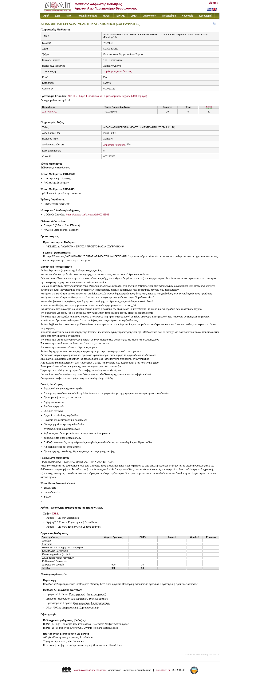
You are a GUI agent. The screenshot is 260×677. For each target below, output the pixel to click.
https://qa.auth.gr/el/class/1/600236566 (87, 214)
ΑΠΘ (68, 15)
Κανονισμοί (205, 15)
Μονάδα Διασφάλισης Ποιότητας (90, 670)
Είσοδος (213, 3)
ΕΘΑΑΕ (120, 15)
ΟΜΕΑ (134, 15)
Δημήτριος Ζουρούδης (115, 145)
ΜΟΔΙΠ (107, 15)
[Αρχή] (57, 10)
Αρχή (46, 15)
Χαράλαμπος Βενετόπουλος (117, 71)
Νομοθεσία (187, 15)
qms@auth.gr (163, 670)
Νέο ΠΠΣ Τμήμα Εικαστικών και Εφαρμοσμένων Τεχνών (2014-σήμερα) (107, 96)
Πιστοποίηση (169, 15)
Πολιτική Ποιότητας (87, 15)
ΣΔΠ (57, 15)
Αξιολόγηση (149, 15)
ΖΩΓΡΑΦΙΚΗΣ (49, 111)
